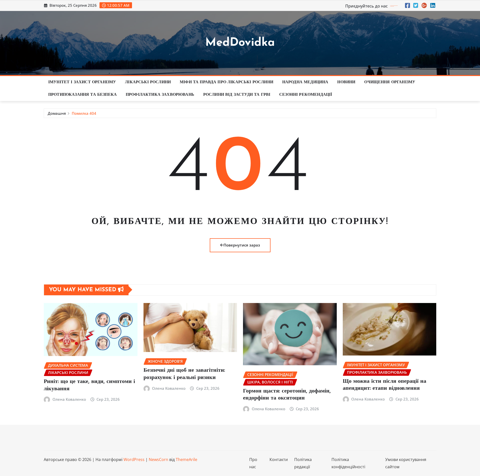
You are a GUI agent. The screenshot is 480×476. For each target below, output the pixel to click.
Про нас (253, 463)
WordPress (134, 459)
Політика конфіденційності (348, 463)
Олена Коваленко (69, 399)
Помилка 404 (84, 113)
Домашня (57, 113)
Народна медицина (305, 82)
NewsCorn (158, 459)
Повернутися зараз (242, 245)
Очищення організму (389, 82)
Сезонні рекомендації (305, 95)
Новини (346, 82)
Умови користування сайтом (405, 463)
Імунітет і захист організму (82, 82)
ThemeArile (186, 459)
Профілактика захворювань (160, 95)
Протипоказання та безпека (82, 95)
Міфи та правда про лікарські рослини (226, 82)
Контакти (279, 459)
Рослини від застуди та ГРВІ (236, 95)
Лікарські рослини (148, 82)
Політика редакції (303, 463)
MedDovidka (240, 43)
